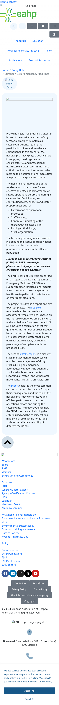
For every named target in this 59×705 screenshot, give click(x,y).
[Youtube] (35, 573)
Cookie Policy (45, 681)
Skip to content (8, 2)
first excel (35, 307)
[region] (29, 684)
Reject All (29, 699)
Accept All (29, 690)
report (15, 385)
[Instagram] (20, 573)
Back (9, 87)
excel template (28, 354)
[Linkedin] (13, 573)
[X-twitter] (28, 573)
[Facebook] (5, 573)
